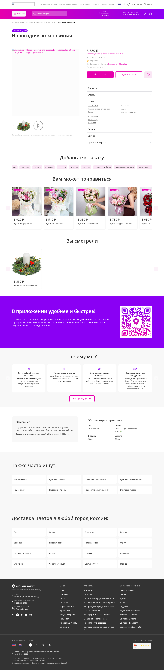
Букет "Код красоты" (23, 207)
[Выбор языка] (119, 4)
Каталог (20, 13)
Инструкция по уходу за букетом (99, 606)
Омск (16, 532)
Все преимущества (82, 398)
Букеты (123, 598)
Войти (149, 4)
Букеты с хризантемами (131, 479)
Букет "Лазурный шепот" (121, 207)
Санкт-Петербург (57, 564)
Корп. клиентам (84, 4)
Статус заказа (136, 4)
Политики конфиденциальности (99, 598)
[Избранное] (144, 13)
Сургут (123, 542)
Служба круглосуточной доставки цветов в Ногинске (36, 651)
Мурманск (18, 564)
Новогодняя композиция (25, 283)
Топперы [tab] (86, 167)
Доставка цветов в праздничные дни (99, 628)
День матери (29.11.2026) (131, 627)
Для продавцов (71, 4)
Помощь (103, 4)
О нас (40, 4)
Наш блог (64, 618)
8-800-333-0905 (20, 603)
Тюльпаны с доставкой (95, 479)
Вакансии (64, 627)
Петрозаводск (91, 542)
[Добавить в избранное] (148, 74)
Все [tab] (14, 167)
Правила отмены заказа (95, 623)
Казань (123, 532)
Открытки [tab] (25, 167)
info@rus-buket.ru (21, 609)
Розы (122, 602)
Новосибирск (55, 542)
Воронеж (18, 542)
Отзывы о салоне (92, 610)
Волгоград (89, 532)
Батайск (53, 553)
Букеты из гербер (128, 490)
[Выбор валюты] (124, 4)
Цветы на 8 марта (128, 618)
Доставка (46, 4)
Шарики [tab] (37, 167)
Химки (52, 532)
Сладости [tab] (62, 167)
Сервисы (111, 4)
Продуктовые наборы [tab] (147, 167)
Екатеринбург (91, 564)
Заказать (102, 74)
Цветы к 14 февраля (129, 623)
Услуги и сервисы (68, 614)
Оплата (54, 4)
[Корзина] (150, 13)
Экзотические (20, 479)
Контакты (95, 4)
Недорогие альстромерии (97, 490)
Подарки (124, 606)
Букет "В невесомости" (88, 207)
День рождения (127, 590)
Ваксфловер (92, 119)
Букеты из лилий (57, 479)
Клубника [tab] (49, 167)
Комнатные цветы (128, 614)
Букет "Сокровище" (55, 207)
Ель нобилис (93, 106)
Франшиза (65, 610)
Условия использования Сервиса (99, 602)
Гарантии (61, 4)
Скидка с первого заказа (95, 618)
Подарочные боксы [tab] (103, 167)
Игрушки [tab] (74, 167)
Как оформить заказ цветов (96, 614)
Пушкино (124, 553)
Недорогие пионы (57, 490)
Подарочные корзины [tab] (124, 167)
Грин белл (92, 123)
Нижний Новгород (22, 553)
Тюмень (88, 553)
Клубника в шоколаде (130, 610)
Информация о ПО (68, 623)
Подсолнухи (19, 490)
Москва (123, 564)
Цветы (123, 594)
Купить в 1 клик (129, 74)
